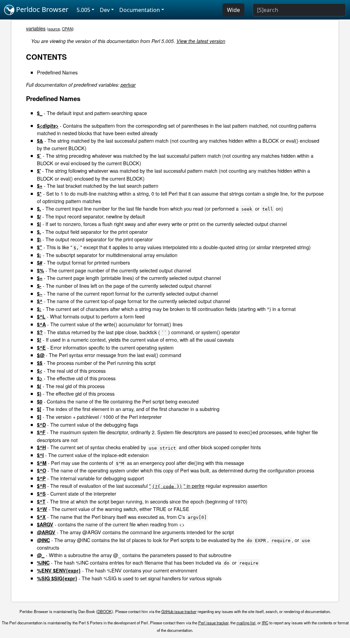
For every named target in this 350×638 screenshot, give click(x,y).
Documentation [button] (139, 10)
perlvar (128, 84)
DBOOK (104, 611)
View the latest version (200, 41)
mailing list (246, 622)
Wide (233, 10)
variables (35, 28)
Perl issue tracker (213, 622)
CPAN (67, 28)
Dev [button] (105, 10)
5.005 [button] (83, 10)
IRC (265, 622)
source (54, 28)
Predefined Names (57, 72)
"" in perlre (176, 485)
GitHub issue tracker (179, 611)
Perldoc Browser (41, 9)
